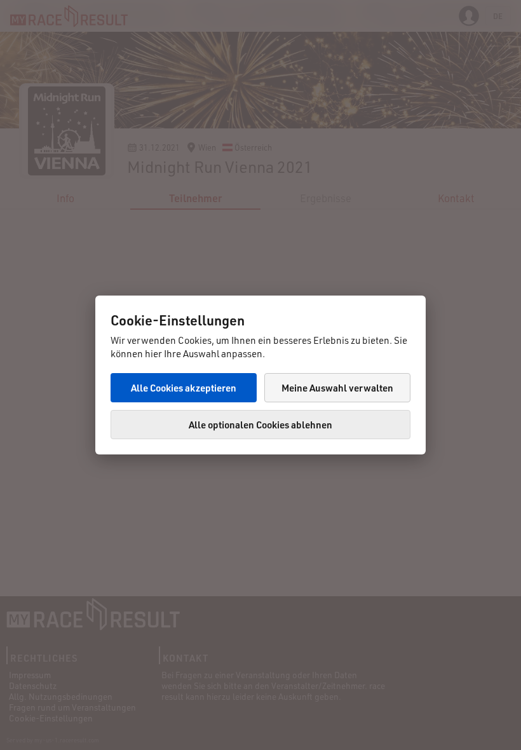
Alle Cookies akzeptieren (183, 387)
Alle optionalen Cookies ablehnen (260, 424)
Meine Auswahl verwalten (337, 387)
